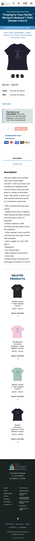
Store (5, 491)
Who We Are (23, 488)
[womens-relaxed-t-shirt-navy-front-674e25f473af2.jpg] (17, 57)
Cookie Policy (13, 527)
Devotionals (8, 493)
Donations (7, 502)
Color (4, 91)
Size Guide (6, 104)
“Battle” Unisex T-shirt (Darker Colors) (17, 303)
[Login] (19, 3)
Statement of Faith (24, 509)
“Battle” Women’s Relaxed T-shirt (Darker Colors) (17, 428)
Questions (22, 506)
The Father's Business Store (17, 12)
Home (6, 488)
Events (6, 496)
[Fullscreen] (31, 71)
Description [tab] (17, 158)
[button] (13, 76)
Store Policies (9, 524)
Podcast (6, 499)
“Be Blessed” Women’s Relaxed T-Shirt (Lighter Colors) (17, 345)
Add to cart (21, 129)
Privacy (27, 524)
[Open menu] (31, 3)
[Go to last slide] (12, 77)
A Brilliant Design (18, 538)
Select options (17, 313)
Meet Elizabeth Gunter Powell (24, 498)
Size (4, 94)
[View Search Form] (13, 3)
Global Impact (24, 491)
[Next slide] (23, 77)
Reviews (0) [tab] (17, 164)
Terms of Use (19, 524)
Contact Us (7, 504)
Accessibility (22, 527)
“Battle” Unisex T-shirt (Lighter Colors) (17, 386)
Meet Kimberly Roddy (24, 502)
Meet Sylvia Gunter (23, 494)
